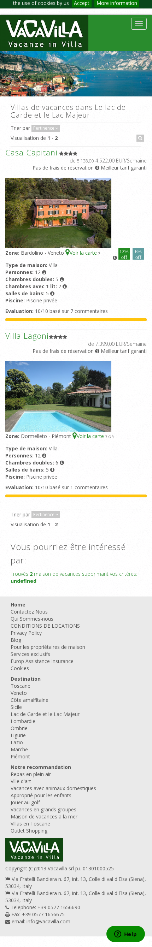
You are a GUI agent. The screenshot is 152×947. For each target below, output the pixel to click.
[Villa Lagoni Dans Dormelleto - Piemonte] (58, 395)
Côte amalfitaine (29, 700)
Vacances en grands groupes (43, 809)
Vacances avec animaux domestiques (53, 788)
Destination (26, 678)
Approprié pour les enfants (41, 795)
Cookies (20, 668)
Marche (19, 749)
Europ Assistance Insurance (42, 661)
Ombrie (19, 728)
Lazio (17, 742)
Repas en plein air (31, 774)
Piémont (20, 756)
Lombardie (23, 721)
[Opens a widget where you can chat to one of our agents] (125, 934)
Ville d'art (21, 781)
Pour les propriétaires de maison (48, 647)
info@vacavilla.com (48, 921)
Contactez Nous (29, 611)
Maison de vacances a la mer (44, 816)
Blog (16, 640)
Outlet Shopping (29, 830)
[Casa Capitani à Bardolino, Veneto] (58, 212)
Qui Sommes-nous (32, 618)
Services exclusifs (30, 654)
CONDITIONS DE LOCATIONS (45, 625)
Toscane (20, 685)
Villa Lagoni (27, 335)
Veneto (19, 692)
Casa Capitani (31, 152)
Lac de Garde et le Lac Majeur (45, 714)
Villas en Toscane (30, 823)
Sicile (16, 707)
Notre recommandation (41, 767)
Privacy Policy (26, 632)
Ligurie (18, 735)
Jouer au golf (25, 802)
